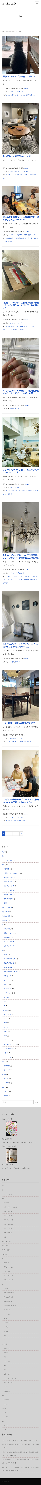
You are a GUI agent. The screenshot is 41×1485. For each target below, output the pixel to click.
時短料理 (13, 738)
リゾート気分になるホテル (26, 491)
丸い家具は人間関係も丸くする (17, 156)
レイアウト (13, 171)
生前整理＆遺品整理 (10, 971)
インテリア (27, 171)
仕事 (3, 864)
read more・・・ (6, 1176)
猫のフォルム (21, 95)
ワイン (6, 1091)
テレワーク (7, 976)
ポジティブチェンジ (10, 1044)
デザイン (13, 92)
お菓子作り (7, 937)
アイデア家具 (10, 741)
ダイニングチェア (20, 741)
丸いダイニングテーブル (20, 175)
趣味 (3, 1087)
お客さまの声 (8, 877)
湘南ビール (11, 494)
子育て (4, 1061)
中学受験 (7, 1066)
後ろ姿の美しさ (30, 95)
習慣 (18, 408)
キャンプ (7, 1070)
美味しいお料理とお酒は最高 (26, 579)
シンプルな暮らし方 (21, 326)
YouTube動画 (6, 916)
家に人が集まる (9, 963)
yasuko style (9, 3)
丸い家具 (9, 175)
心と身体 (5, 1010)
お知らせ (5, 920)
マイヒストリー (7, 907)
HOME (4, 31)
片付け (12, 323)
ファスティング (9, 1048)
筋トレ (6, 1018)
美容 (5, 1023)
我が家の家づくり (22, 235)
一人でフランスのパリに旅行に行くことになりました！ (19, 1444)
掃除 (5, 1001)
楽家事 (29, 741)
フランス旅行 (8, 860)
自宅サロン (9, 820)
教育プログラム (9, 882)
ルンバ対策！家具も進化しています (19, 723)
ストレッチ (7, 1014)
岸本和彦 (19, 238)
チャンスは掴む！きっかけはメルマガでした (15, 1440)
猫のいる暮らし (21, 92)
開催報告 (7, 869)
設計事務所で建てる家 (29, 238)
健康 (5, 1031)
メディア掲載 (8, 894)
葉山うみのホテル (11, 491)
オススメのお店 (9, 941)
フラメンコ (7, 1027)
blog (8, 31)
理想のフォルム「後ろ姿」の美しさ (19, 76)
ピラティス (7, 1040)
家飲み (20, 573)
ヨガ (5, 1036)
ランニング (7, 1057)
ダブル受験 (5, 912)
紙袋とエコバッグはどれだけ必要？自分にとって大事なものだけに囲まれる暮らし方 (21, 305)
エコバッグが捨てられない (16, 329)
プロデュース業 (9, 886)
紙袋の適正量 (10, 326)
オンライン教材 (9, 890)
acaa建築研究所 (11, 238)
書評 (3, 852)
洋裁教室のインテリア (21, 820)
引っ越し (7, 997)
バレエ (6, 1053)
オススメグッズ (9, 946)
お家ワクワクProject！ (11, 873)
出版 (5, 903)
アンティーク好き (11, 576)
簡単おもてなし (9, 933)
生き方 (12, 662)
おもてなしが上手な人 (9, 579)
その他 (6, 954)
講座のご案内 (8, 899)
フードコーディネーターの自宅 (27, 576)
